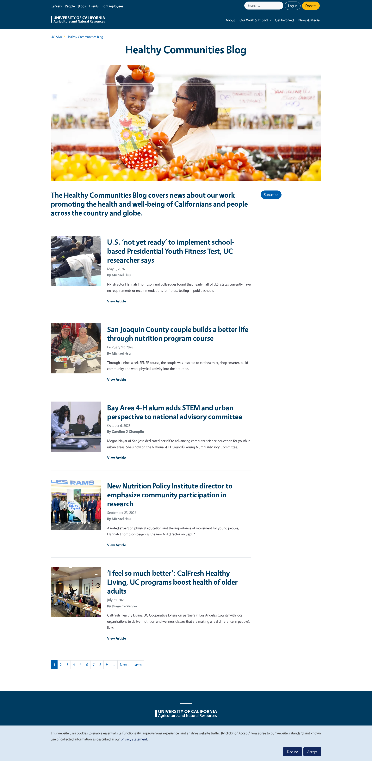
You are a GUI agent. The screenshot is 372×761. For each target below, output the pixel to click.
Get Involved (284, 20)
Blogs (82, 6)
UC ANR (56, 37)
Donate (310, 5)
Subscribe (271, 194)
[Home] (78, 20)
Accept (312, 751)
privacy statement (134, 739)
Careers (56, 6)
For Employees (112, 6)
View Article (116, 301)
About (230, 20)
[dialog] (186, 743)
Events (94, 6)
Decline (292, 751)
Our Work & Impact (253, 20)
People (70, 6)
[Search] (280, 6)
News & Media (309, 20)
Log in (292, 5)
